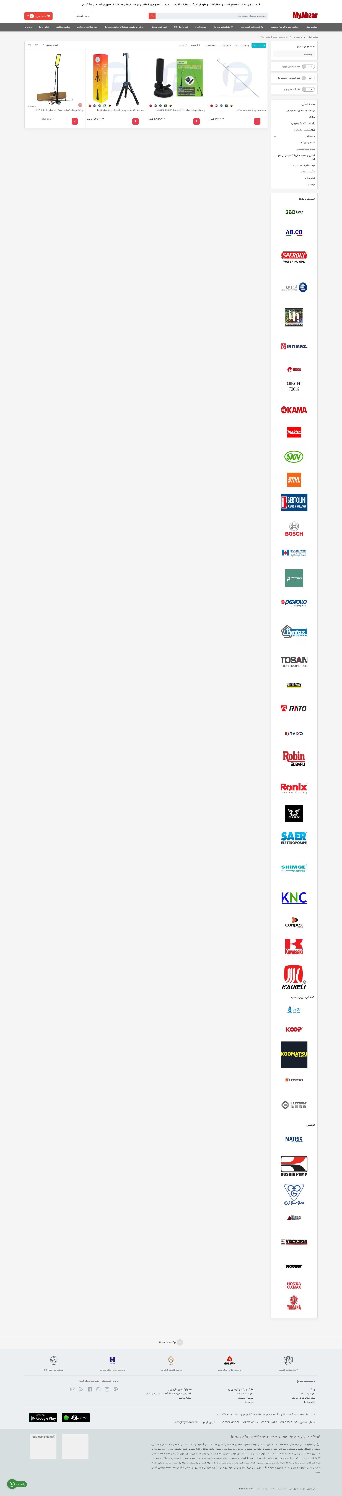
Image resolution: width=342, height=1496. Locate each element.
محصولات (201, 27)
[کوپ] (294, 1029)
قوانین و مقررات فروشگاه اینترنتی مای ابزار (124, 27)
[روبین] (294, 759)
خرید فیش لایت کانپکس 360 (274, 37)
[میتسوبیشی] (294, 1218)
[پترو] (294, 578)
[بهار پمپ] (294, 553)
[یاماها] (294, 1302)
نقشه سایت (185, 1398)
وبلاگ (312, 117)
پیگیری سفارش (63, 27)
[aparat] (115, 1389)
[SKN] (294, 456)
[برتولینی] (294, 503)
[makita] (294, 433)
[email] (73, 1389)
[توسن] (294, 662)
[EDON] (294, 369)
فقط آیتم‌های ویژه (292, 89)
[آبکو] (294, 233)
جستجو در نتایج (306, 46)
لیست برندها (307, 198)
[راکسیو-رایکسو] (294, 733)
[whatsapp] (98, 1389)
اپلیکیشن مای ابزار (222, 27)
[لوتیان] (294, 1105)
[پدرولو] (294, 603)
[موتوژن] (294, 1195)
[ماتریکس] (294, 1140)
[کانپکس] (294, 922)
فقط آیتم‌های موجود (291, 66)
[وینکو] (294, 1266)
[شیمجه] (294, 868)
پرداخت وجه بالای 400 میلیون (285, 27)
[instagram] (107, 1389)
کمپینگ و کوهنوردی (250, 27)
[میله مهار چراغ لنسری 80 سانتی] (237, 79)
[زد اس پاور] (294, 813)
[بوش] (294, 528)
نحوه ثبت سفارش (159, 27)
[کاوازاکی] (294, 947)
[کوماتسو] (294, 1055)
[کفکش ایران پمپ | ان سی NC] (294, 1010)
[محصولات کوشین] (294, 1165)
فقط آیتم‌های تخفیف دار (289, 78)
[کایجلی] (294, 977)
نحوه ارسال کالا (181, 27)
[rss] (81, 1389)
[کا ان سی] (294, 897)
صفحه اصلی (311, 27)
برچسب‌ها (298, 37)
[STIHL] (294, 479)
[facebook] (90, 1389)
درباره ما (28, 27)
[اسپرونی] (294, 258)
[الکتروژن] (294, 287)
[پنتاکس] (294, 633)
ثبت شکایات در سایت (87, 27)
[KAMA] (294, 410)
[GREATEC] (294, 386)
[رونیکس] (294, 788)
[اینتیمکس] (294, 346)
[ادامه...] (75, 121)
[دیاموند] (294, 685)
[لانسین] (294, 1080)
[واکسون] (294, 1241)
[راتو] (294, 708)
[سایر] (294, 838)
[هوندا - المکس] (294, 1285)
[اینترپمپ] (294, 317)
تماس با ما (44, 27)
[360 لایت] (294, 212)
